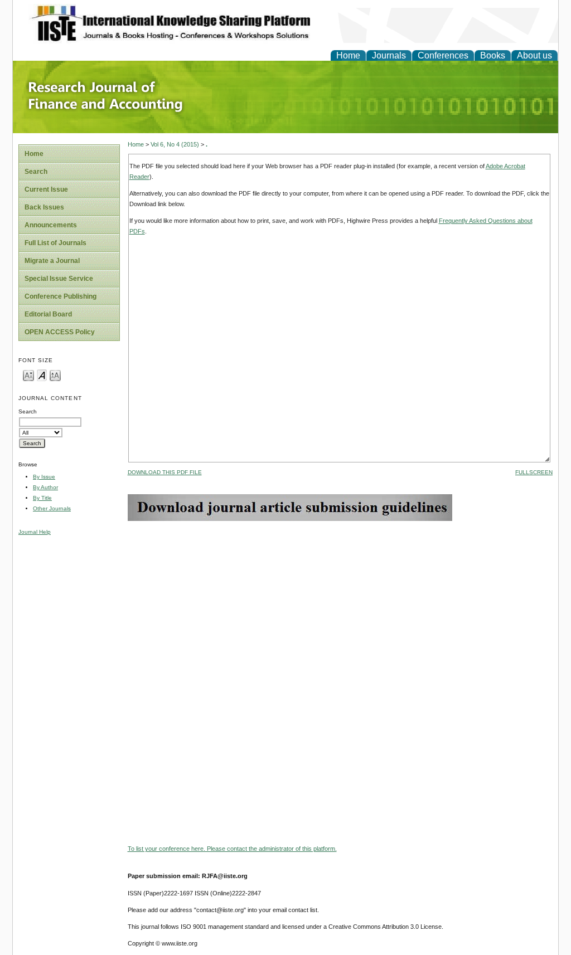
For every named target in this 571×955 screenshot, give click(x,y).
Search (36, 172)
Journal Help (34, 532)
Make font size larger (55, 374)
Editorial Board (48, 314)
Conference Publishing (60, 296)
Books (492, 55)
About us (534, 55)
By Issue (44, 477)
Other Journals (52, 508)
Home (348, 55)
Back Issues (44, 207)
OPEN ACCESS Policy (60, 332)
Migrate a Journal (52, 261)
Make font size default (41, 374)
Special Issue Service (59, 278)
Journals (389, 55)
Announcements (51, 225)
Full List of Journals (55, 243)
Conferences (443, 55)
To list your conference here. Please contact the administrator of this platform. (232, 848)
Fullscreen (534, 472)
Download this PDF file (165, 472)
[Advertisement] (340, 599)
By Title (42, 498)
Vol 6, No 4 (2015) (175, 144)
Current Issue (46, 189)
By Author (45, 487)
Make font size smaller (28, 374)
